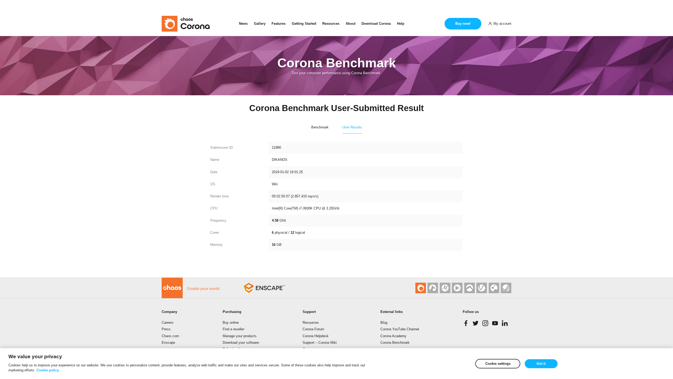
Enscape (168, 343)
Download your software (241, 343)
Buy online (231, 323)
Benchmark (320, 127)
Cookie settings (498, 364)
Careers (168, 323)
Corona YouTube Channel (399, 329)
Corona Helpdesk (316, 336)
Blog (383, 323)
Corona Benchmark (395, 343)
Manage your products (240, 336)
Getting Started (304, 24)
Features (278, 24)
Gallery (260, 24)
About (350, 24)
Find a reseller (233, 329)
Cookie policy (48, 370)
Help (400, 24)
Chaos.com (170, 336)
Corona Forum (313, 329)
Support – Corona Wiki (320, 343)
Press (166, 329)
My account (502, 24)
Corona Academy (393, 336)
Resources (330, 24)
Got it (541, 364)
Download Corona (376, 24)
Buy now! (463, 24)
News (243, 24)
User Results (352, 127)
